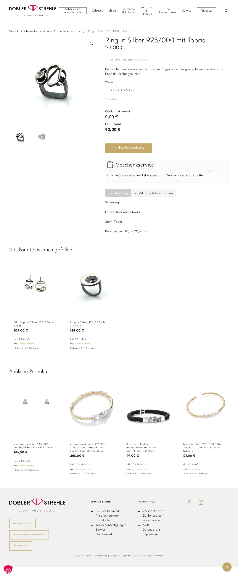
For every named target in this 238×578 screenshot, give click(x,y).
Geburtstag (77, 31)
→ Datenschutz (149, 529)
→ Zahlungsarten (150, 515)
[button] (91, 43)
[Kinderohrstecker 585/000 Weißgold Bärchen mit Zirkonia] (36, 407)
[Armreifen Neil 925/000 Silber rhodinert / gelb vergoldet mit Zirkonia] (204, 407)
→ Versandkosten (150, 511)
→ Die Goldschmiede (106, 511)
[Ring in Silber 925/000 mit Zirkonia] (92, 285)
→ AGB (143, 525)
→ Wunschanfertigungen (108, 525)
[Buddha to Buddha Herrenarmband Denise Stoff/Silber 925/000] (148, 407)
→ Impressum (148, 534)
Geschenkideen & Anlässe (36, 31)
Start (12, 31)
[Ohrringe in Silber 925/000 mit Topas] (36, 285)
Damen (61, 31)
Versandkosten (140, 60)
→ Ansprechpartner (105, 515)
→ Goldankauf (101, 534)
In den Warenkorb (129, 148)
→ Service (98, 529)
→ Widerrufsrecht (151, 520)
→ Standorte (100, 520)
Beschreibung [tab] (118, 193)
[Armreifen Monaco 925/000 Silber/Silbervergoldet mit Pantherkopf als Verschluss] (92, 407)
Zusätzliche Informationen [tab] (154, 193)
